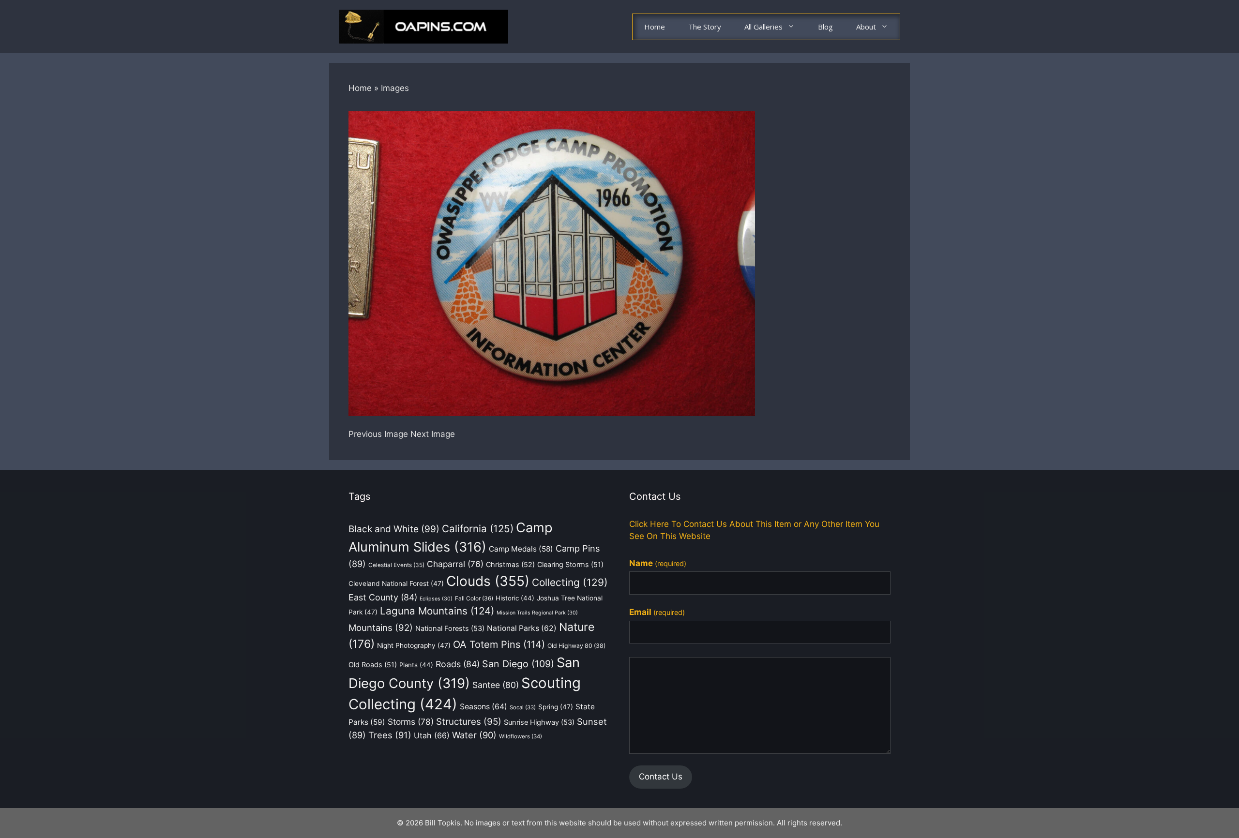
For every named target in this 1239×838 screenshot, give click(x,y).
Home (654, 26)
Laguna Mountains (437, 611)
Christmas (510, 564)
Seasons (483, 706)
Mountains (380, 627)
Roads (458, 664)
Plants (416, 665)
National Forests (449, 628)
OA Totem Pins (499, 644)
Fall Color (474, 598)
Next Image (432, 434)
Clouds (487, 581)
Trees (389, 735)
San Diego (518, 664)
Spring (555, 707)
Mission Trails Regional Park (537, 613)
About (866, 26)
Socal (523, 707)
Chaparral (455, 564)
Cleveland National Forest (396, 583)
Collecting (570, 582)
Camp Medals (521, 549)
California (478, 529)
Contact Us (660, 776)
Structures (468, 721)
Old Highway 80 (576, 645)
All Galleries (763, 26)
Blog (825, 26)
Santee (495, 685)
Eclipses (436, 599)
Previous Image (378, 434)
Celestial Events (396, 565)
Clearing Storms (570, 564)
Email (657, 612)
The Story (704, 26)
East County (382, 597)
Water (474, 735)
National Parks (522, 628)
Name (657, 563)
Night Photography (414, 645)
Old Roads (372, 664)
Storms (411, 722)
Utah (432, 735)
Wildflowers (520, 736)
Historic (515, 598)
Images (395, 88)
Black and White (393, 529)
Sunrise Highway (539, 722)
